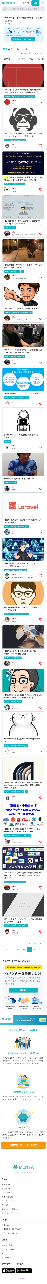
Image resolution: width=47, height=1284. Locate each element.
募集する (23, 990)
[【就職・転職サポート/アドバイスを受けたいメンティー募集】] (23, 515)
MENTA (25, 1279)
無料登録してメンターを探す (23, 1145)
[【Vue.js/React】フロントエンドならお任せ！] (23, 387)
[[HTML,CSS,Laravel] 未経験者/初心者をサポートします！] (23, 430)
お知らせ (5, 1205)
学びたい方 (6, 1189)
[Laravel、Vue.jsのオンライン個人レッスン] (23, 472)
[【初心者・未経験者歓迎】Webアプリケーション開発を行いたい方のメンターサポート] (23, 824)
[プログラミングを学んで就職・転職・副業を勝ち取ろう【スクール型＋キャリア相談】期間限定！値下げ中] (23, 869)
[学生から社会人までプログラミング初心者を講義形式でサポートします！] (23, 914)
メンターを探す (8, 1245)
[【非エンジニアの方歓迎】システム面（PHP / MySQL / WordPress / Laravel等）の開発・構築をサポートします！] (23, 779)
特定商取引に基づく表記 (11, 1229)
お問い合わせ (7, 1213)
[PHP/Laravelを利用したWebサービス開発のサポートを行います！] (23, 603)
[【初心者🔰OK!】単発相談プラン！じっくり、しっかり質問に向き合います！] (23, 559)
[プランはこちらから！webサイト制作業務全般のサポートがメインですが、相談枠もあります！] (23, 85)
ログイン (26, 3)
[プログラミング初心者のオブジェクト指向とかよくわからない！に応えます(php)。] (23, 345)
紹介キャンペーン (9, 1201)
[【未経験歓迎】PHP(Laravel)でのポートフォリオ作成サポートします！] (23, 260)
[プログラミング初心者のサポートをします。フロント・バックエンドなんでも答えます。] (23, 129)
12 (35, 949)
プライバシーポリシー (10, 1233)
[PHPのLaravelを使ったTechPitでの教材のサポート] (23, 734)
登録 (35, 3)
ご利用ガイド (7, 1193)
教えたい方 (6, 1184)
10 (23, 949)
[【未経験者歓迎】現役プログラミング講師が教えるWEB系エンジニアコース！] (23, 216)
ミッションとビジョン (10, 1209)
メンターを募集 (8, 1249)
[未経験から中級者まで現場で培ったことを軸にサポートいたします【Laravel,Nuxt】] (23, 173)
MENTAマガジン (8, 1257)
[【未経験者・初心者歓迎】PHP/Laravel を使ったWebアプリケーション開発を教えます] (23, 690)
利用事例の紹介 (8, 1197)
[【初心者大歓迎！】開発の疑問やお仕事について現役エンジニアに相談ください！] (23, 646)
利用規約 (5, 1225)
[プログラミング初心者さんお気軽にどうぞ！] (23, 302)
